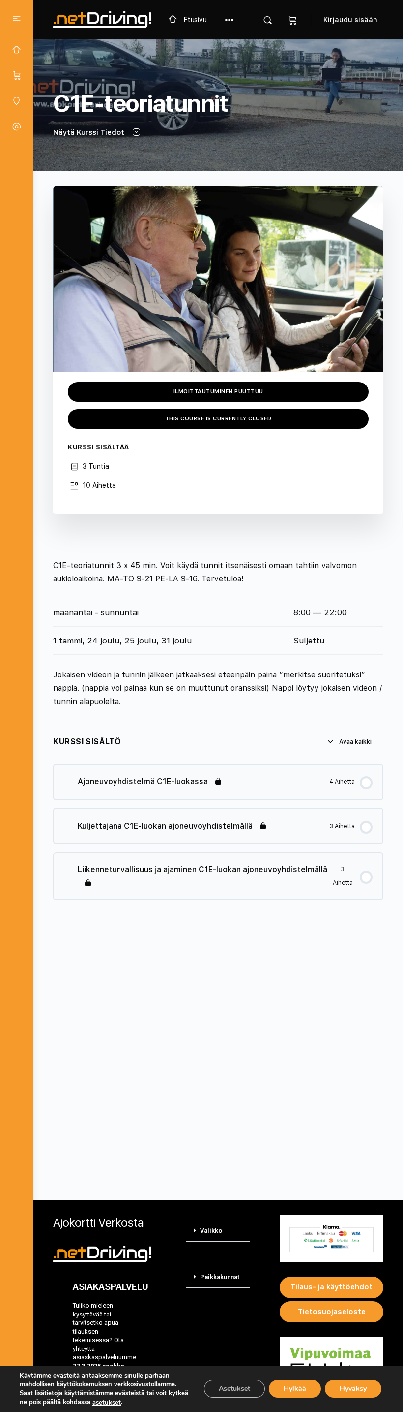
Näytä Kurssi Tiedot (89, 132)
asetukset (106, 1402)
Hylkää (295, 1389)
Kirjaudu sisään (350, 20)
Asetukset (234, 1389)
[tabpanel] (218, 633)
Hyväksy (353, 1389)
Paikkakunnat (219, 1277)
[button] (218, 1231)
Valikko (211, 1230)
